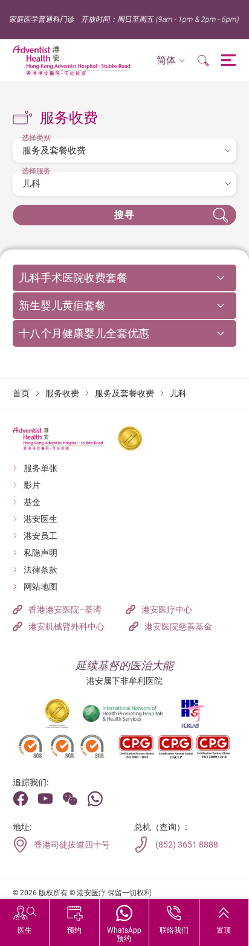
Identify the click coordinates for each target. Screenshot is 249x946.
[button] (171, 60)
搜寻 (124, 214)
